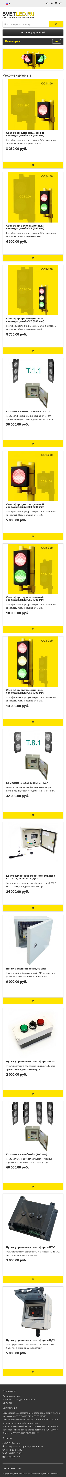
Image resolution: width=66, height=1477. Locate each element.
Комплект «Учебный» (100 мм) (26, 1154)
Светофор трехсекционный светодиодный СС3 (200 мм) (25, 691)
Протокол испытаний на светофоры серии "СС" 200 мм (30, 1429)
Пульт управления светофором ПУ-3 (30, 1247)
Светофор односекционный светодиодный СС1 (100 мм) (25, 134)
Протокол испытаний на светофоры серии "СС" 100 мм (30, 1426)
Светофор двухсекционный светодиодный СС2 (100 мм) (25, 227)
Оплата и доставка (12, 1396)
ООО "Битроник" (13, 1443)
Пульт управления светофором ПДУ (30, 1340)
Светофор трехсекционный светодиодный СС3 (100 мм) (25, 320)
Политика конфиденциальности (19, 1399)
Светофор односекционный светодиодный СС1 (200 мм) (25, 505)
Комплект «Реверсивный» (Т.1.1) (28, 411)
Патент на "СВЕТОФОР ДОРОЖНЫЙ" (21, 1433)
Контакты (7, 1402)
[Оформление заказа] (60, 3)
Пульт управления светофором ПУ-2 (30, 1061)
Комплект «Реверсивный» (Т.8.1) (28, 782)
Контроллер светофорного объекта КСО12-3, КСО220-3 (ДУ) (30, 877)
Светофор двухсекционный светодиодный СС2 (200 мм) (25, 598)
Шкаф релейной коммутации (26, 968)
